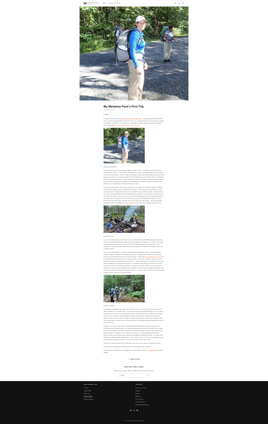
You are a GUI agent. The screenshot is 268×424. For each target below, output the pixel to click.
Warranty (138, 396)
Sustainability (87, 390)
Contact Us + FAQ (140, 388)
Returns (137, 393)
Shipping (137, 390)
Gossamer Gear (131, 420)
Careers (86, 388)
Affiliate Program (88, 399)
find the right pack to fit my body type (128, 125)
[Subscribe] (147, 375)
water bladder (129, 203)
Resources (87, 393)
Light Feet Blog (88, 396)
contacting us (151, 350)
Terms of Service (140, 402)
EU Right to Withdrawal (142, 404)
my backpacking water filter (155, 256)
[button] (104, 3)
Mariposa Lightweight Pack (132, 118)
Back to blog (135, 359)
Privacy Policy (139, 399)
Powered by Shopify (139, 420)
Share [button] (106, 114)
